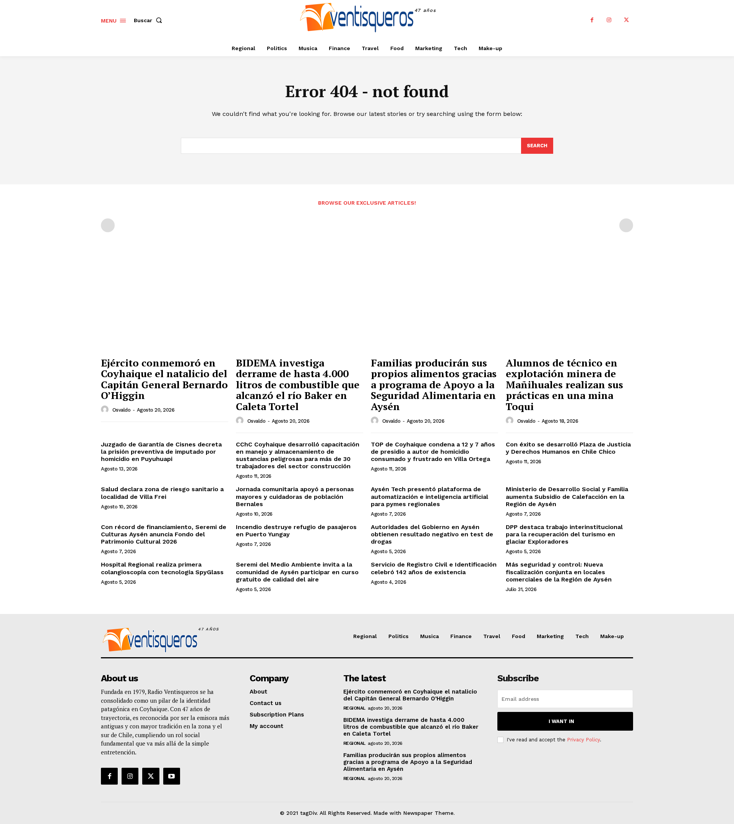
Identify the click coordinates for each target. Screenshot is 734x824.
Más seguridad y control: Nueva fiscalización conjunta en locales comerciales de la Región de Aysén (559, 572)
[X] (626, 20)
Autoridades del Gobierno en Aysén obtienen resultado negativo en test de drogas (432, 534)
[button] (149, 20)
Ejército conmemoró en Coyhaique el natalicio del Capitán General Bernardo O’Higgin (164, 379)
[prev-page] (108, 225)
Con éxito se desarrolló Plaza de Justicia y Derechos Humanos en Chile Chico (568, 448)
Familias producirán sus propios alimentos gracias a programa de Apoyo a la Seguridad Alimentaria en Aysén (434, 384)
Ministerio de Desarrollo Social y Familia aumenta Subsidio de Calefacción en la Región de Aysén (567, 496)
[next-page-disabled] (626, 225)
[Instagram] (609, 20)
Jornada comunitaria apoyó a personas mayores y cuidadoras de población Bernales (295, 496)
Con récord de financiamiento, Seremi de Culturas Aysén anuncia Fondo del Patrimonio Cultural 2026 (163, 534)
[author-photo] (106, 409)
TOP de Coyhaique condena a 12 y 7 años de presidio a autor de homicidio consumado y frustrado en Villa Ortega (433, 451)
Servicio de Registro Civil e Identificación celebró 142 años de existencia (434, 568)
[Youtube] (171, 776)
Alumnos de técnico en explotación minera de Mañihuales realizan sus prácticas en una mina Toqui (564, 384)
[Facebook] (592, 20)
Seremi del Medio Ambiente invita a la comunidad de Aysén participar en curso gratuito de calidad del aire (297, 572)
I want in (561, 721)
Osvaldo (121, 410)
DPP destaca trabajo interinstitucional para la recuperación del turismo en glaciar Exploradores (564, 534)
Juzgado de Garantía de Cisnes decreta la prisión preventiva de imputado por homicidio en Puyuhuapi (161, 451)
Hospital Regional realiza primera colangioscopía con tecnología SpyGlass (162, 568)
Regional (354, 708)
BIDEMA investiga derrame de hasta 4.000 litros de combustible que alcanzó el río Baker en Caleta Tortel (297, 384)
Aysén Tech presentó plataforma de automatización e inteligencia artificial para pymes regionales (429, 496)
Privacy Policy (583, 740)
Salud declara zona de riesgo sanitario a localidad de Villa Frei (162, 492)
